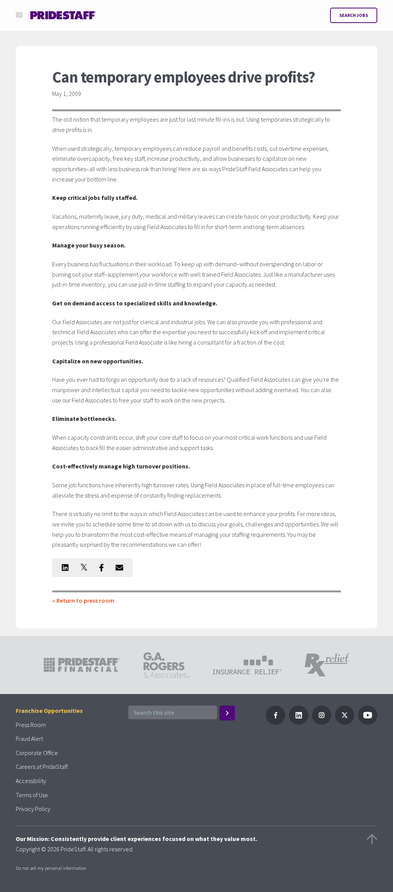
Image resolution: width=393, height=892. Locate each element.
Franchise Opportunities (49, 710)
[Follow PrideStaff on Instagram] (321, 722)
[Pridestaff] (63, 15)
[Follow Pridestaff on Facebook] (275, 722)
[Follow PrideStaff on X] (344, 722)
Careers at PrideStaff (42, 766)
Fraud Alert (29, 738)
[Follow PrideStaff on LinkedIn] (298, 722)
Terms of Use (32, 795)
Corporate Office (37, 753)
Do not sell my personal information (51, 868)
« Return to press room (83, 600)
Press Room (31, 725)
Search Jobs (353, 15)
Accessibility (31, 781)
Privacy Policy (33, 809)
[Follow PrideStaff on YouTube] (367, 722)
